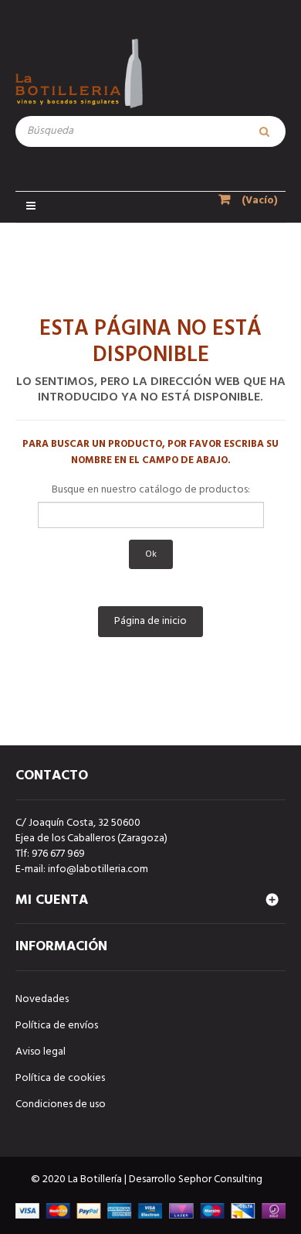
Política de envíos (56, 1026)
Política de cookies (60, 1078)
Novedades (42, 999)
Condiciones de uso (60, 1104)
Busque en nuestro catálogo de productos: (151, 490)
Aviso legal (40, 1052)
